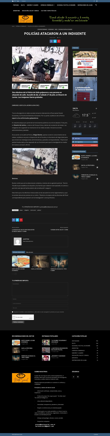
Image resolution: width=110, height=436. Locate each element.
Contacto (24, 1)
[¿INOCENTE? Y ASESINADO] (46, 358)
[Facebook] (94, 1)
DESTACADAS (51, 29)
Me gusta (94, 138)
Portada (16, 5)
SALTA (23, 5)
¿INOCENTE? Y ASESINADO (58, 356)
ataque (21, 210)
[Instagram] (97, 1)
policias (39, 210)
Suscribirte (94, 145)
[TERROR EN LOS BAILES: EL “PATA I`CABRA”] (59, 262)
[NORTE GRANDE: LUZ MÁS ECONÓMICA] (21, 262)
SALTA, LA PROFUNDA (36, 269)
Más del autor (29, 252)
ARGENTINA (16, 10)
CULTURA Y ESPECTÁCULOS (48, 10)
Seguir (95, 141)
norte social (33, 210)
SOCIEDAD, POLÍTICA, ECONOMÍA (66, 5)
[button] (96, 5)
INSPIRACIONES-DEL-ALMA (85, 5)
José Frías (26, 239)
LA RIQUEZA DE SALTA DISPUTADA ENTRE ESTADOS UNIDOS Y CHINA (23, 230)
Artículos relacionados (18, 252)
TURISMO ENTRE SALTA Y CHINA (59, 229)
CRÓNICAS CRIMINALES (47, 5)
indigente (26, 210)
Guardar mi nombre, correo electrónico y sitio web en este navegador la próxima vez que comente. (39, 312)
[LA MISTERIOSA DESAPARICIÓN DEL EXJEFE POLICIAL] (46, 350)
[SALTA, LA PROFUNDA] (40, 262)
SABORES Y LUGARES (32, 5)
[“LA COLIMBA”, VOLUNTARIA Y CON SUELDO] (46, 342)
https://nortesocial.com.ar (28, 241)
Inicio (13, 26)
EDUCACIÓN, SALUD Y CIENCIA (30, 10)
